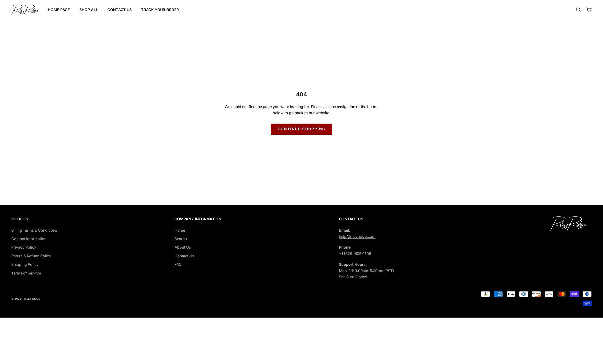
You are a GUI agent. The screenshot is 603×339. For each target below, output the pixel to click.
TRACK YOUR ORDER (160, 10)
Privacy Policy (23, 247)
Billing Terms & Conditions (34, 230)
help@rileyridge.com (357, 236)
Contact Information (28, 238)
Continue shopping (302, 129)
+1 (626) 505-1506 (355, 253)
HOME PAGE (59, 10)
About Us (183, 247)
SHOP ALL (88, 10)
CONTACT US (119, 10)
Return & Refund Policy (31, 256)
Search (181, 238)
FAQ (178, 264)
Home (180, 230)
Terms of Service (26, 273)
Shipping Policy (25, 264)
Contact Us (184, 256)
